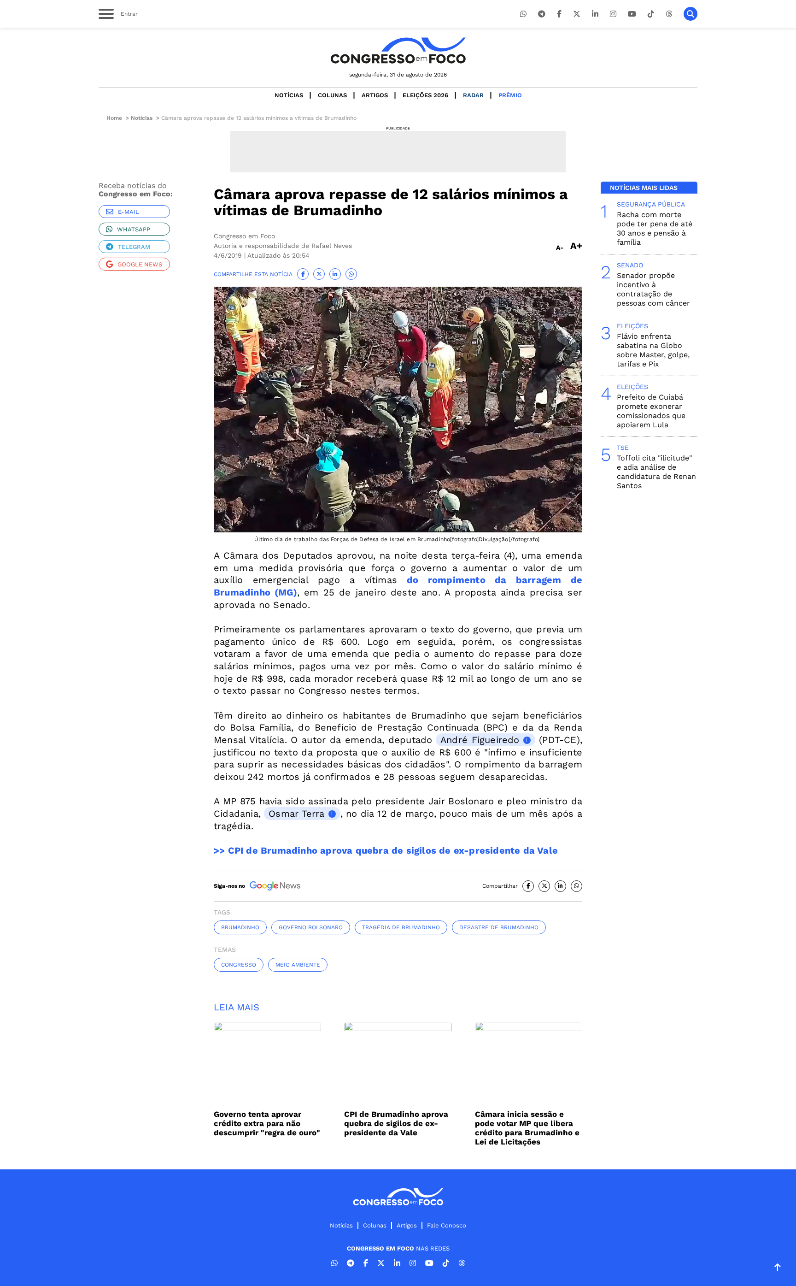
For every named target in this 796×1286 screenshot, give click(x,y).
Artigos (375, 95)
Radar (473, 95)
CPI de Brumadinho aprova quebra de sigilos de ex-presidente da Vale (396, 1123)
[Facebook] (559, 14)
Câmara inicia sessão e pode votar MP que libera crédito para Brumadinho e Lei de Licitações (527, 1127)
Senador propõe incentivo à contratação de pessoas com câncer (653, 289)
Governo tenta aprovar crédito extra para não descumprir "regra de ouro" (267, 1123)
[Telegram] (541, 14)
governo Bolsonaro (311, 927)
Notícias (289, 95)
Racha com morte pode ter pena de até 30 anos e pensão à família (654, 228)
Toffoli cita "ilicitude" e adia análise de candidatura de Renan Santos (656, 472)
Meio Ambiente (297, 965)
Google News (139, 264)
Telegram (134, 246)
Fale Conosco (446, 1225)
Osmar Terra (296, 813)
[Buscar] (690, 14)
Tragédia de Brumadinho (401, 927)
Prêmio (510, 95)
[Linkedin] (595, 14)
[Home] (398, 50)
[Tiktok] (651, 14)
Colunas (332, 95)
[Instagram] (613, 14)
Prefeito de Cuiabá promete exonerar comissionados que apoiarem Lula (651, 411)
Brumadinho (240, 927)
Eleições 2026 (425, 95)
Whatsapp (133, 229)
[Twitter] (576, 14)
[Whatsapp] (523, 14)
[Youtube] (632, 14)
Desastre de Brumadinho (498, 927)
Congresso (238, 965)
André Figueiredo (480, 739)
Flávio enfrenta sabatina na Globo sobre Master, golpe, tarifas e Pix (653, 350)
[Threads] (669, 14)
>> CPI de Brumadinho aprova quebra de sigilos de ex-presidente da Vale (386, 850)
